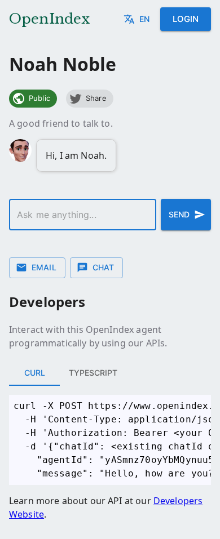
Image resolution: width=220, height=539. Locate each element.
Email (44, 267)
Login (186, 19)
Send (179, 214)
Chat (103, 267)
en (144, 19)
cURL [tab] (34, 372)
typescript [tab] (93, 372)
